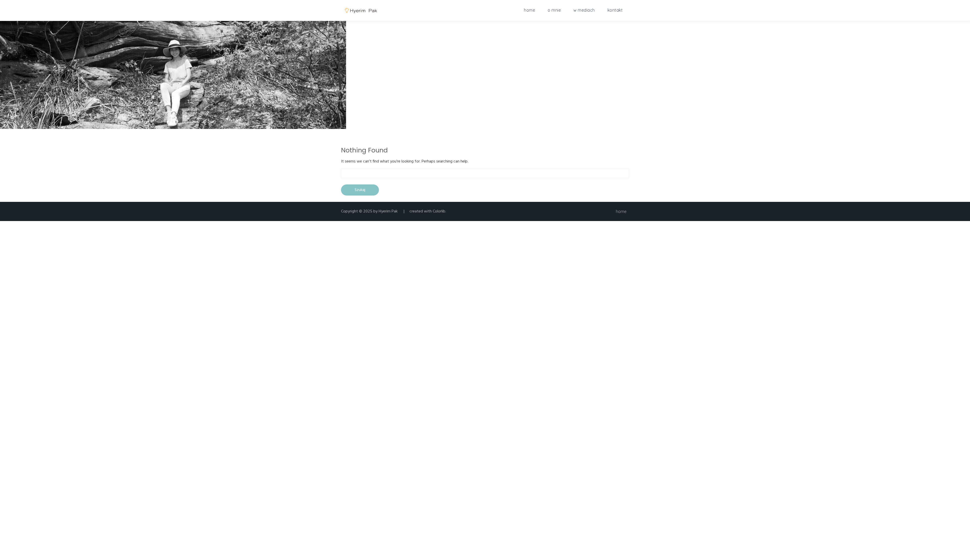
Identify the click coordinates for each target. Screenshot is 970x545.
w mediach (584, 10)
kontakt (615, 10)
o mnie (554, 10)
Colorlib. (439, 211)
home (529, 10)
